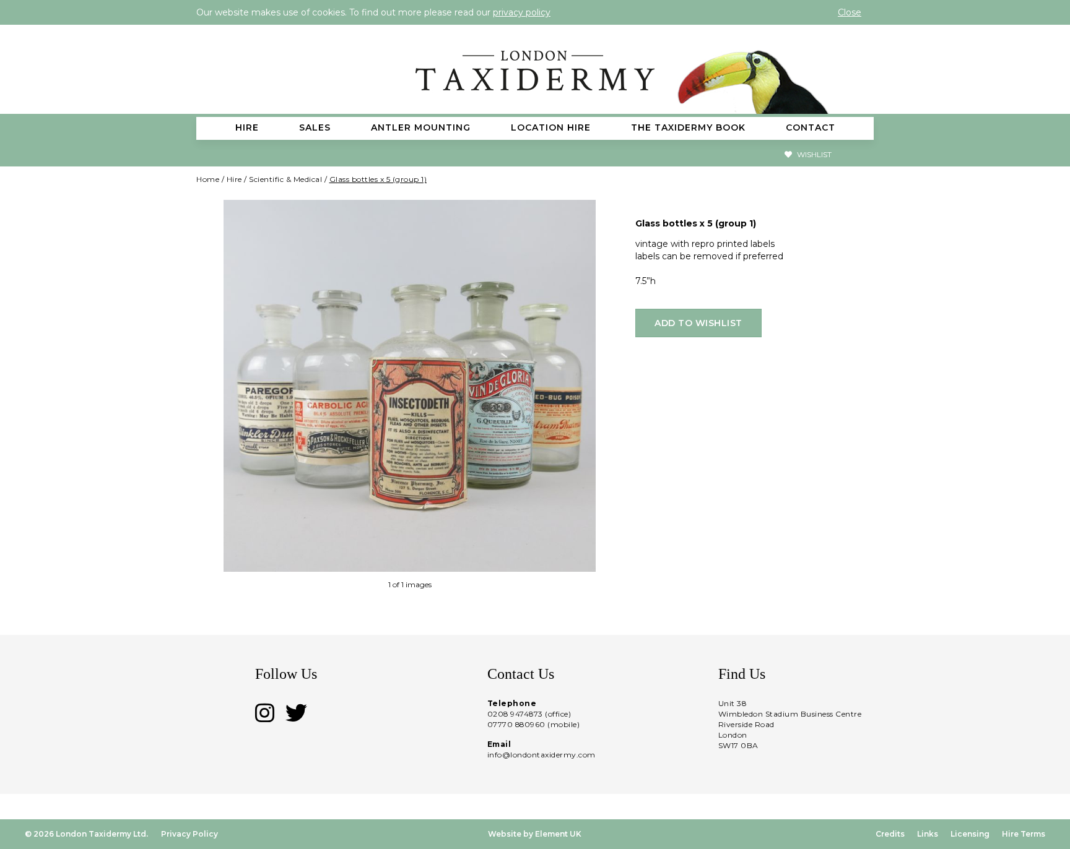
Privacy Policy (189, 833)
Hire (234, 179)
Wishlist (813, 154)
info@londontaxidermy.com (541, 754)
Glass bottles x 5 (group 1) (378, 179)
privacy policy (521, 12)
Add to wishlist (698, 323)
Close (849, 12)
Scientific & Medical (285, 179)
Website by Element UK (534, 833)
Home (207, 179)
